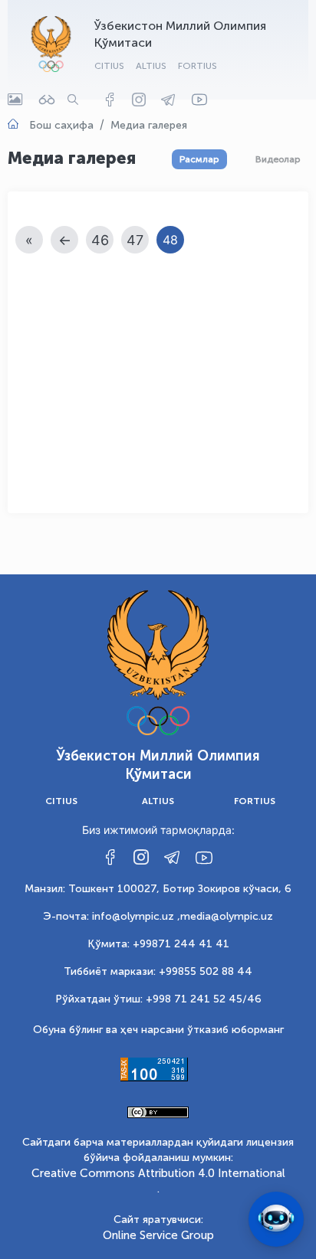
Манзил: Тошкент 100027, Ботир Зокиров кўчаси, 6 (158, 888)
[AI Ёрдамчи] (276, 1219)
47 (135, 240)
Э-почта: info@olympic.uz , (111, 916)
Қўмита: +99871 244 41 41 (158, 943)
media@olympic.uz (226, 916)
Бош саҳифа (61, 125)
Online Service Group (158, 1235)
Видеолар (278, 159)
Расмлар (199, 159)
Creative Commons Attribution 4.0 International (158, 1173)
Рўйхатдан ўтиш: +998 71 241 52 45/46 (158, 999)
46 (100, 240)
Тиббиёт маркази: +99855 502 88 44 (158, 971)
